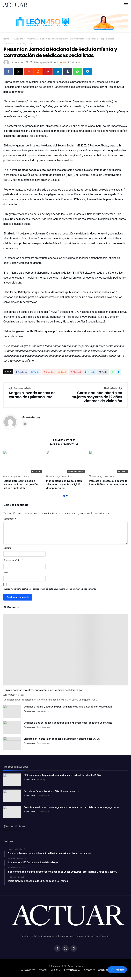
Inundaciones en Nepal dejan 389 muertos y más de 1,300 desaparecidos (64, 484)
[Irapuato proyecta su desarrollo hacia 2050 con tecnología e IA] (108, 462)
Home (6, 38)
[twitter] (18, 71)
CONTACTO (104, 970)
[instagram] (73, 948)
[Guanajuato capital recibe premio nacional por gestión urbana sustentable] (22, 462)
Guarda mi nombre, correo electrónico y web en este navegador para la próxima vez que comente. (49, 589)
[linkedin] (57, 71)
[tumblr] (67, 71)
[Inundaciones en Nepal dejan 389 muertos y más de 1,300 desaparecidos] (65, 462)
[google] (28, 71)
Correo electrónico (13, 560)
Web (5, 572)
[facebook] (8, 71)
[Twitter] (65, 948)
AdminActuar (17, 62)
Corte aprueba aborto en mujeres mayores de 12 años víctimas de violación (96, 395)
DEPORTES (89, 970)
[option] (22, 470)
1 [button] (64, 496)
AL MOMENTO (28, 970)
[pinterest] (48, 71)
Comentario (9, 518)
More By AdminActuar (64, 444)
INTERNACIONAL (76, 471)
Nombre (7, 548)
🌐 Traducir (117, 969)
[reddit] (38, 71)
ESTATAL (36, 471)
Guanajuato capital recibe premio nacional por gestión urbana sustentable (20, 484)
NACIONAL (18, 38)
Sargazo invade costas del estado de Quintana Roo (32, 393)
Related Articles (64, 440)
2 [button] (67, 495)
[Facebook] (57, 948)
